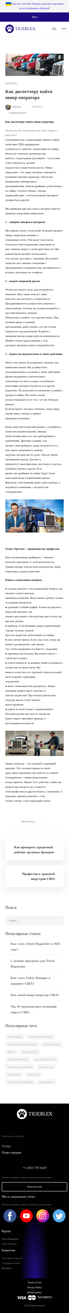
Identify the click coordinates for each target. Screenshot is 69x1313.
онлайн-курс (14, 1074)
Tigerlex (6, 1145)
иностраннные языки (45, 1059)
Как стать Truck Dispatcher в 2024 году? (35, 946)
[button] (34, 17)
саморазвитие (46, 1082)
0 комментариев (17, 112)
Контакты (7, 1268)
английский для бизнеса (41, 1036)
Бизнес (11, 83)
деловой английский (18, 1059)
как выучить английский (20, 1067)
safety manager (15, 1036)
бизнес (11, 1052)
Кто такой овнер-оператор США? (35, 995)
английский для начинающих (22, 1044)
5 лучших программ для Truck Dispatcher (32, 963)
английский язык (52, 1044)
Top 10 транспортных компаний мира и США (33, 1009)
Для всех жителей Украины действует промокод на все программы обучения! (37, 6)
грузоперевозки (29, 1052)
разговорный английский (20, 1082)
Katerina (16, 106)
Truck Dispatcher (10, 1239)
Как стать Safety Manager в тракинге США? (30, 980)
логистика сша (46, 1067)
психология (33, 1074)
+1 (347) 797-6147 (34, 1168)
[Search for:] (34, 920)
